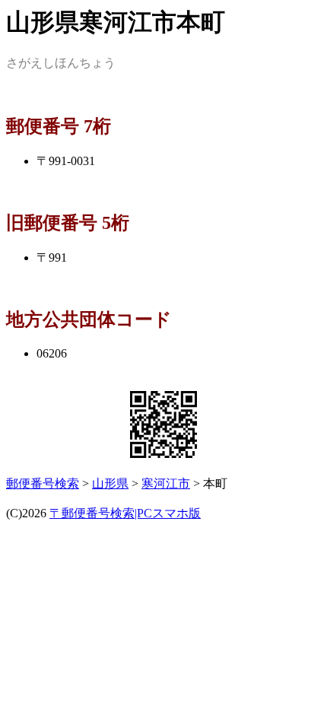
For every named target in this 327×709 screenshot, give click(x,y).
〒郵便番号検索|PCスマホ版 (125, 513)
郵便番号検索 (42, 483)
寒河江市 (165, 483)
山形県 (110, 483)
